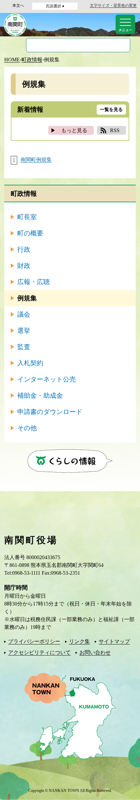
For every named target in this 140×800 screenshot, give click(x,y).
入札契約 (30, 363)
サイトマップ (114, 641)
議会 (23, 314)
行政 (23, 249)
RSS (114, 130)
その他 (27, 427)
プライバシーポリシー (34, 641)
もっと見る (74, 130)
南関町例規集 (36, 159)
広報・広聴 (33, 281)
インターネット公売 (46, 379)
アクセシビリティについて (39, 652)
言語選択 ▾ (55, 6)
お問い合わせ (95, 652)
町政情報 (31, 59)
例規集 (27, 298)
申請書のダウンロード (49, 411)
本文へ (18, 5)
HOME (12, 59)
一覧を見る (111, 109)
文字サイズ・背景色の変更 (113, 5)
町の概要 (30, 233)
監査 (23, 346)
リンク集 (79, 641)
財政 (23, 265)
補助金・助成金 (40, 395)
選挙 (23, 330)
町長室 (27, 216)
